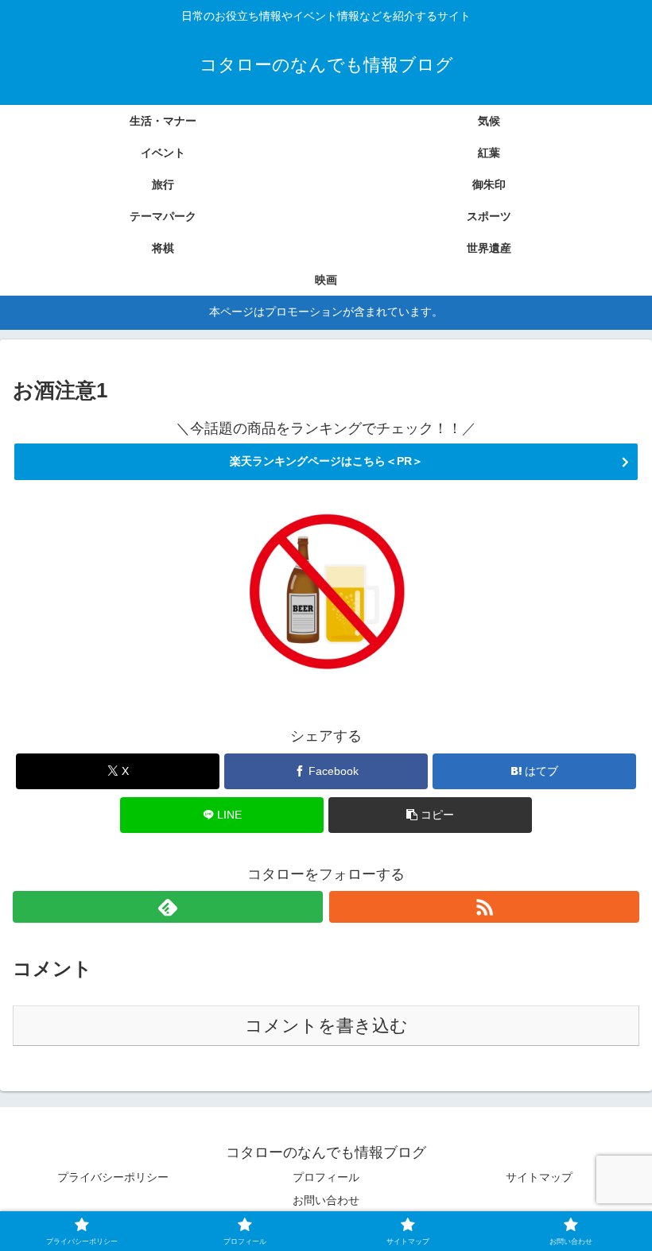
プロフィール (326, 1177)
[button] (430, 815)
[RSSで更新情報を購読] (484, 907)
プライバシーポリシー (113, 1177)
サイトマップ (539, 1177)
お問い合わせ (326, 1200)
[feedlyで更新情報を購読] (168, 907)
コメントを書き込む (326, 1026)
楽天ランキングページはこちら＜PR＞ (326, 461)
